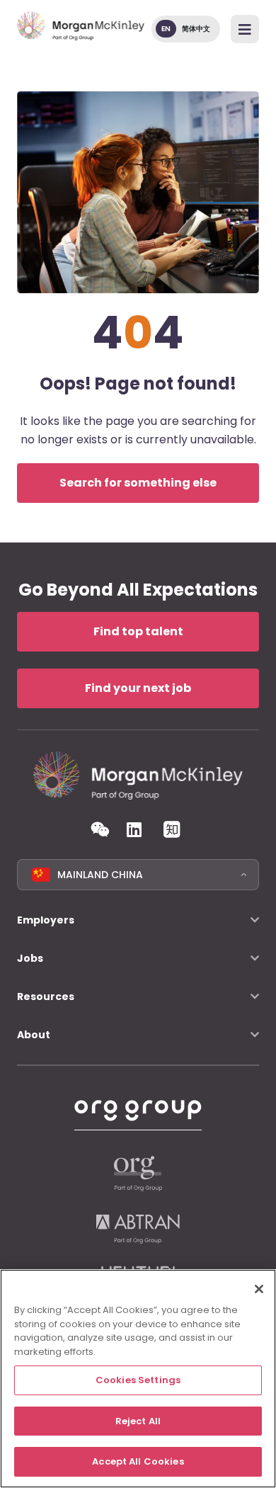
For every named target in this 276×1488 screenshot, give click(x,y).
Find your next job (138, 688)
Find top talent (138, 631)
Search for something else (138, 483)
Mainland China (100, 875)
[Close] (259, 1289)
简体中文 (196, 28)
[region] (138, 1378)
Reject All (138, 1421)
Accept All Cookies (137, 1461)
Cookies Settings (138, 1380)
